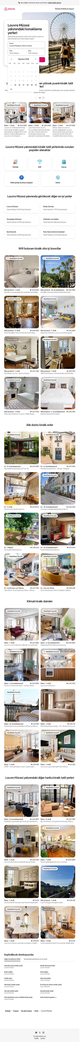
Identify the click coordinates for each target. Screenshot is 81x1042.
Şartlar (43, 1038)
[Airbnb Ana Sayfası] (9, 8)
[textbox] (17, 53)
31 (11, 89)
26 (19, 85)
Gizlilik (36, 1038)
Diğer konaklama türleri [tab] (12, 959)
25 (15, 85)
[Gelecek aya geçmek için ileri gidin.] (35, 59)
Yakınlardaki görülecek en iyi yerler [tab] (35, 959)
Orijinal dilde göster (54, 3)
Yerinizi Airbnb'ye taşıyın (64, 9)
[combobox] (26, 45)
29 (32, 85)
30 (36, 85)
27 (23, 85)
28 (27, 85)
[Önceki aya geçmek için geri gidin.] (11, 59)
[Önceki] (36, 97)
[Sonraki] (43, 97)
